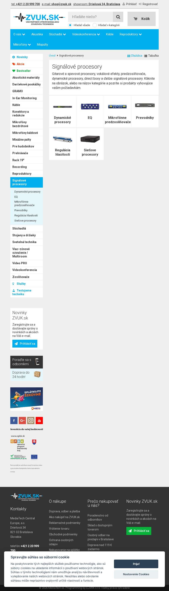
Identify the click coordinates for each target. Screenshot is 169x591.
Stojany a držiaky (24, 235)
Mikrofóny (20, 44)
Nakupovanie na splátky (64, 550)
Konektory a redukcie (20, 113)
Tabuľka (153, 55)
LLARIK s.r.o (93, 587)
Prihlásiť (131, 4)
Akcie (20, 64)
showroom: (96, 4)
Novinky (22, 57)
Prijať (136, 564)
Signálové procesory (19, 182)
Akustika (37, 34)
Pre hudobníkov (23, 146)
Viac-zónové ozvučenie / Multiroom (21, 252)
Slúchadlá (56, 34)
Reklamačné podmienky (64, 522)
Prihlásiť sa (27, 343)
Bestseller (23, 70)
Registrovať (150, 4)
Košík (145, 19)
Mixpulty (42, 44)
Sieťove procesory (25, 220)
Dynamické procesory (27, 191)
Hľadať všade (82, 25)
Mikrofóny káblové (25, 132)
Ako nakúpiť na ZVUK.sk (64, 517)
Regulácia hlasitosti (26, 215)
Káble (110, 34)
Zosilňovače (20, 277)
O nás (17, 34)
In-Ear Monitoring (24, 98)
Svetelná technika (24, 242)
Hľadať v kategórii (109, 25)
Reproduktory (129, 34)
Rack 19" (18, 160)
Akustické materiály (26, 77)
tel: (25, 4)
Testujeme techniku (21, 292)
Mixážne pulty (21, 139)
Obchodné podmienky (63, 534)
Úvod (52, 55)
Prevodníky (20, 210)
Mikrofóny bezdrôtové (20, 123)
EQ (16, 196)
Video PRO (19, 263)
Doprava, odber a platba (64, 511)
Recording (19, 167)
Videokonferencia (84, 34)
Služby (21, 283)
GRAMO (17, 91)
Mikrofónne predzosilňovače (24, 203)
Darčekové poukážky (26, 84)
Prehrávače (20, 153)
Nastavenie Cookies (136, 574)
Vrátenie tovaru (59, 528)
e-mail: (56, 4)
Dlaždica (136, 55)
